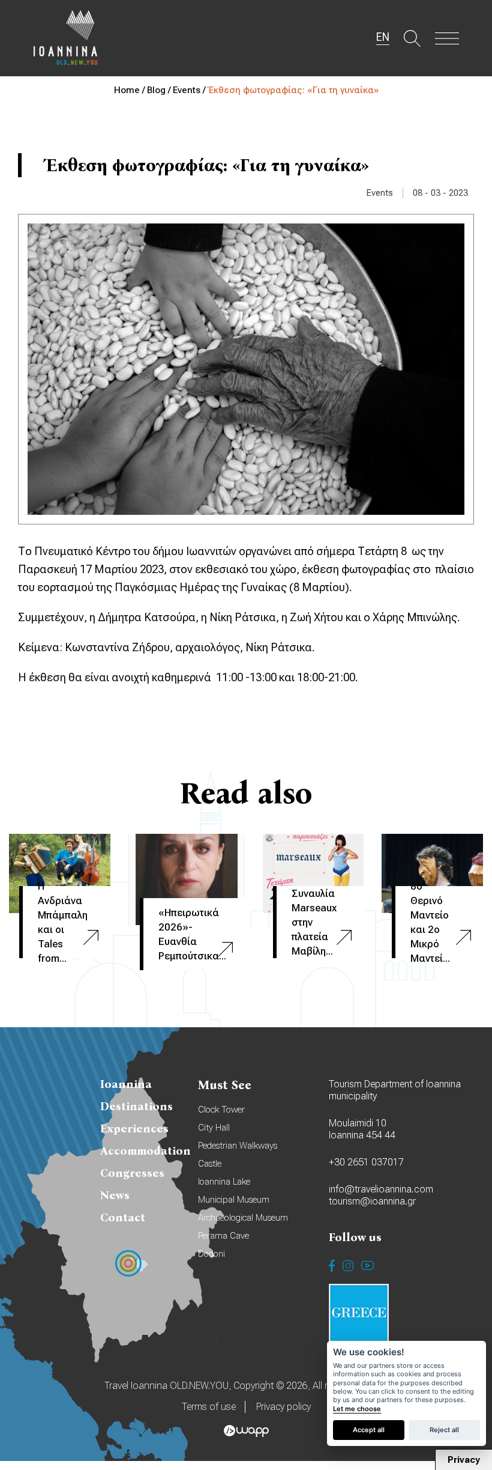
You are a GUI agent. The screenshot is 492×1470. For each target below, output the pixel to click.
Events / (190, 90)
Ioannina (126, 1084)
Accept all (369, 1430)
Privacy (464, 1459)
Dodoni (211, 1253)
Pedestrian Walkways (237, 1145)
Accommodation (145, 1151)
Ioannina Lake (224, 1181)
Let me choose (357, 1409)
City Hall (214, 1127)
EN (382, 37)
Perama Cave (223, 1235)
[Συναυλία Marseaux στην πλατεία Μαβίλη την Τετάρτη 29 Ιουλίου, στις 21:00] (313, 874)
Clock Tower (221, 1109)
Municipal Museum (233, 1199)
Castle (209, 1163)
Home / (130, 90)
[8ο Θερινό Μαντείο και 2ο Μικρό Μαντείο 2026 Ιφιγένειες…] (432, 874)
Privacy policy (283, 1406)
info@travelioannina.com (381, 1189)
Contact (122, 1217)
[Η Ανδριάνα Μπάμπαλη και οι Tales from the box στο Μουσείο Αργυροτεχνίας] (59, 874)
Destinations (136, 1106)
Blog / (160, 90)
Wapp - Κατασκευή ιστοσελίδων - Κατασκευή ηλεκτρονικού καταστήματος (246, 1431)
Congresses (132, 1173)
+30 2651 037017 (366, 1162)
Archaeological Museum (243, 1217)
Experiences (134, 1128)
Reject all (444, 1430)
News (115, 1195)
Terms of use (209, 1406)
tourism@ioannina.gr (372, 1201)
